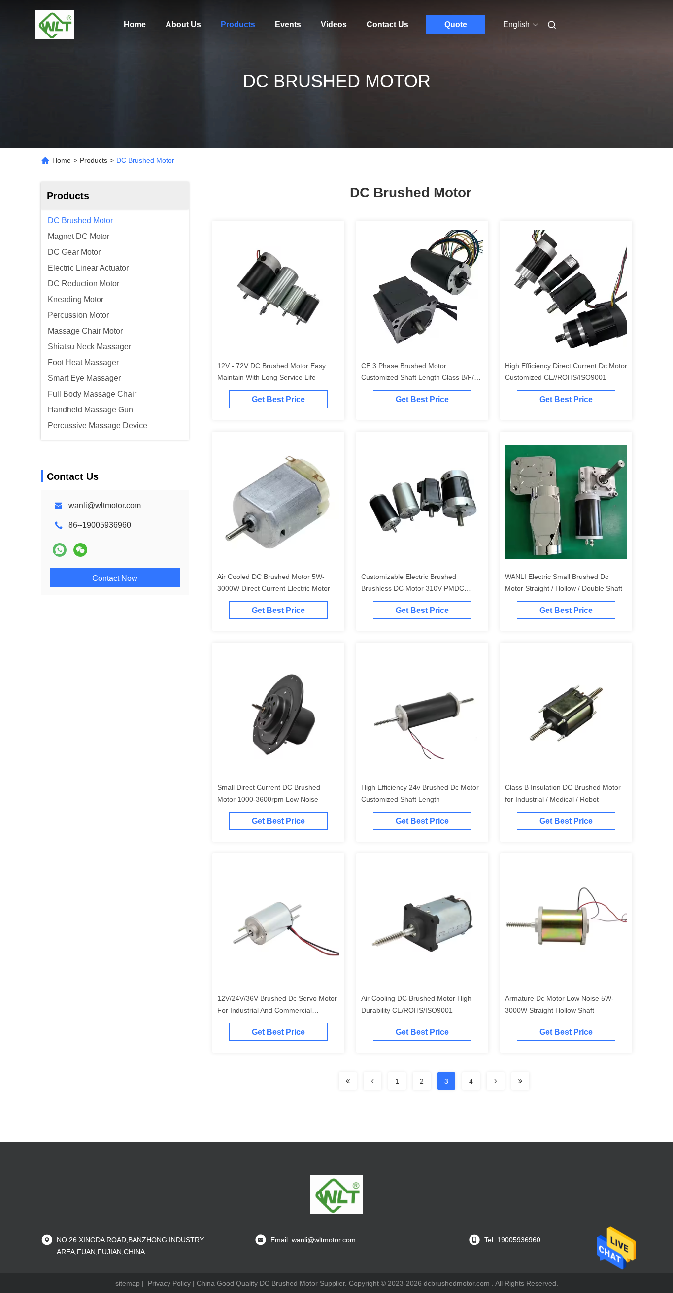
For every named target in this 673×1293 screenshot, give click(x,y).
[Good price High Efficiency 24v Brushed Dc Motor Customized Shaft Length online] (422, 712)
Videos (334, 24)
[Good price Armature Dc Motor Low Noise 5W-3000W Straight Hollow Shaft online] (566, 923)
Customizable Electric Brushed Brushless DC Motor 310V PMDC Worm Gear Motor (412, 588)
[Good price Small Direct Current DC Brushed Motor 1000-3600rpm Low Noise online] (278, 712)
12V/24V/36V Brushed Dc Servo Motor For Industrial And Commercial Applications (277, 1010)
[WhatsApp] (59, 550)
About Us (183, 24)
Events (288, 24)
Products (238, 24)
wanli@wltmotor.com (104, 505)
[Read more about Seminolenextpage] (348, 1081)
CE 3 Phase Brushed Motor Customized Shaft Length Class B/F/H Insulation (420, 377)
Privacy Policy (169, 1283)
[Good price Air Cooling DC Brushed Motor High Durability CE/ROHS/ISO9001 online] (422, 923)
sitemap (127, 1283)
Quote (455, 24)
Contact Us (387, 24)
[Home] (54, 24)
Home (135, 24)
